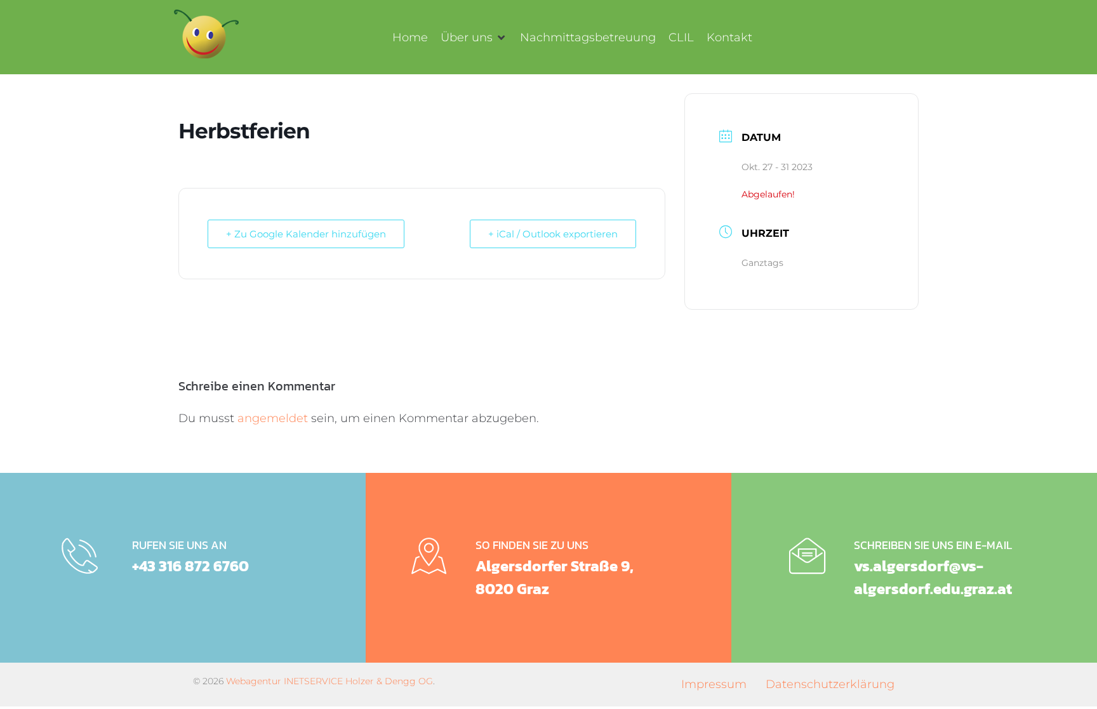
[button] (474, 37)
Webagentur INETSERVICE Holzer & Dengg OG (329, 681)
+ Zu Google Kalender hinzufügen (306, 234)
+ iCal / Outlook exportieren (553, 234)
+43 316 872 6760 (190, 566)
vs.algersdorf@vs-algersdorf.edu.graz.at (933, 577)
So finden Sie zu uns (531, 544)
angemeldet (272, 418)
